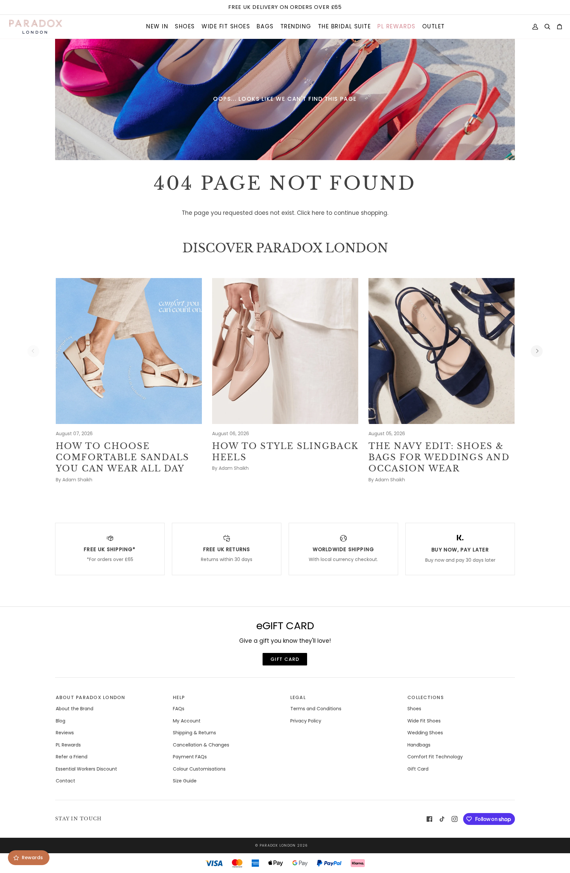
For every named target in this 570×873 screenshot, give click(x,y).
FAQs (178, 708)
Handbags (418, 745)
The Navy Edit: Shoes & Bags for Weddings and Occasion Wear (439, 457)
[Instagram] (455, 819)
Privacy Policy (305, 721)
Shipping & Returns (194, 732)
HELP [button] (179, 697)
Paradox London (278, 845)
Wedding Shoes (425, 732)
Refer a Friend (71, 756)
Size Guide (185, 780)
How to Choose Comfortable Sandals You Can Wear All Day (122, 457)
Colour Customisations (199, 769)
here (318, 213)
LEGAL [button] (298, 697)
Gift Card (417, 769)
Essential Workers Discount (86, 769)
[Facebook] (429, 819)
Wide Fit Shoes (424, 721)
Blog (60, 721)
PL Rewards (68, 745)
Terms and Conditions (315, 708)
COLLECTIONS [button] (425, 697)
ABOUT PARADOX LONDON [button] (90, 697)
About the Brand (74, 708)
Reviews (65, 732)
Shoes (414, 708)
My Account (187, 721)
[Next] (537, 351)
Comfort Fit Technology (435, 756)
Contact (65, 780)
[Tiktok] (442, 819)
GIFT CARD (284, 659)
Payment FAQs (190, 756)
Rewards (32, 857)
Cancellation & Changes (201, 745)
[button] (157, 27)
